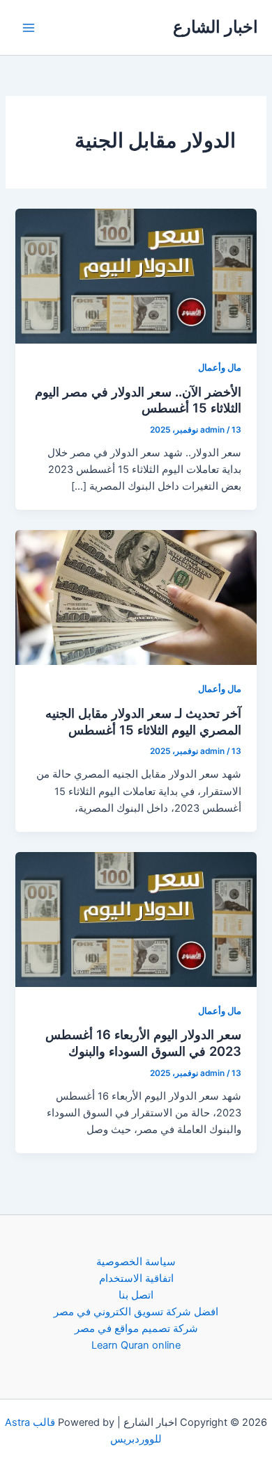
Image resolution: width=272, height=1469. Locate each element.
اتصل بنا (136, 1295)
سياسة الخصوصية (136, 1261)
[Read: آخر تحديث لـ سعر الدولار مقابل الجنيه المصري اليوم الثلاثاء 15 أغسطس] (135, 597)
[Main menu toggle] (28, 27)
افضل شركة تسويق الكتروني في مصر (136, 1312)
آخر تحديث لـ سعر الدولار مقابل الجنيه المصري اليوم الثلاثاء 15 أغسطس (143, 721)
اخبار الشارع (215, 27)
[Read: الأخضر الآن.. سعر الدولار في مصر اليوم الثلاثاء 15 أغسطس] (135, 275)
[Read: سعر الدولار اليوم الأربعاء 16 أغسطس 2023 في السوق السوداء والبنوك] (135, 919)
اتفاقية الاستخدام (136, 1278)
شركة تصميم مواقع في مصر (136, 1328)
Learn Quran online (136, 1345)
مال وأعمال (219, 367)
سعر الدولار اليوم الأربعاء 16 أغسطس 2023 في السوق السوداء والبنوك (143, 1043)
